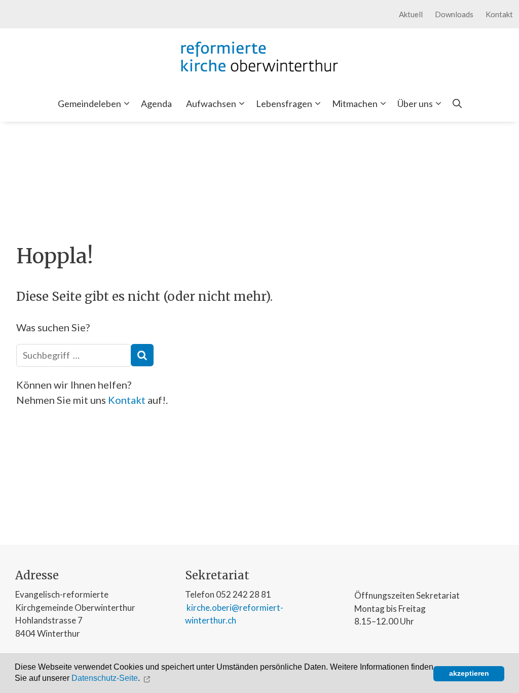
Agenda (156, 103)
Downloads (454, 14)
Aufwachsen (211, 103)
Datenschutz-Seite (104, 678)
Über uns (415, 103)
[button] (148, 678)
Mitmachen (355, 103)
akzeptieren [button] (469, 673)
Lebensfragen (284, 103)
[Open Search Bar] (457, 103)
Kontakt (499, 14)
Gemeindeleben (89, 103)
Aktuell (411, 14)
